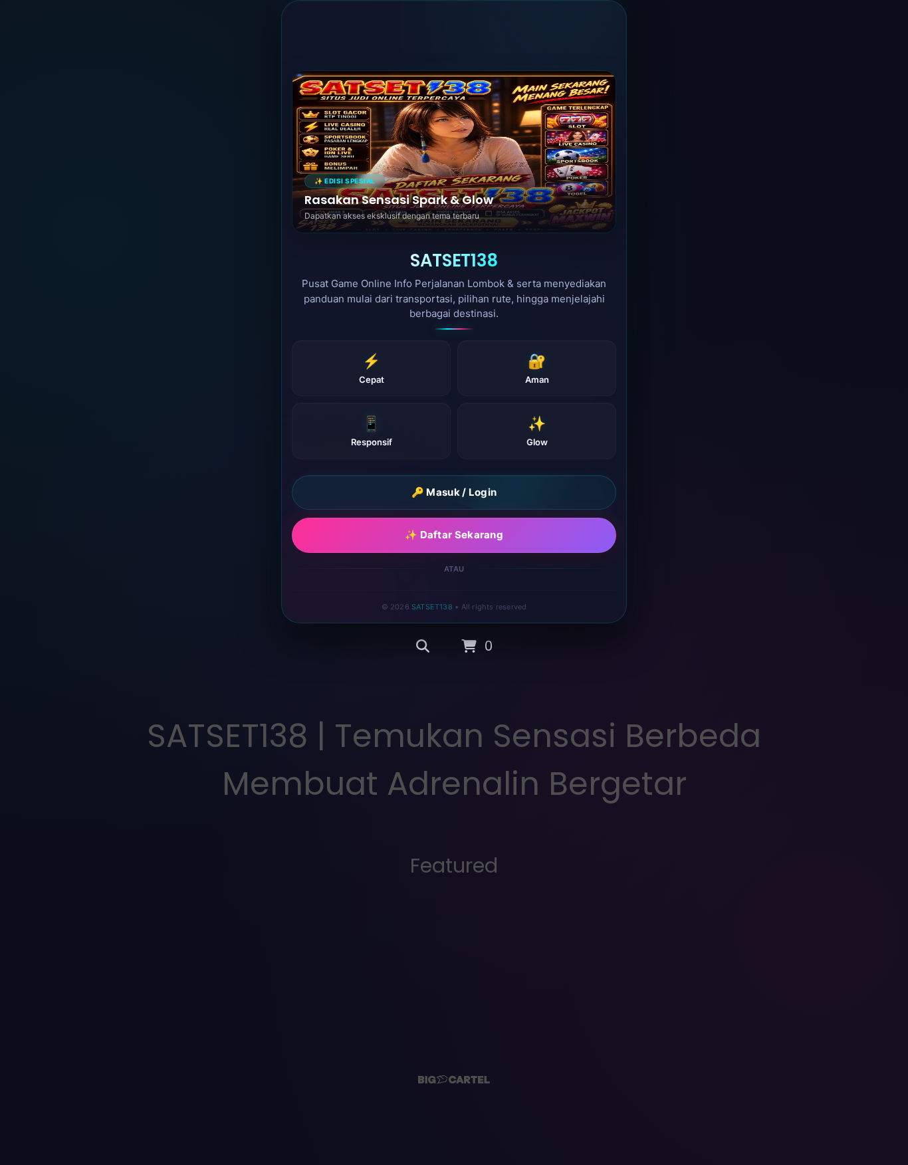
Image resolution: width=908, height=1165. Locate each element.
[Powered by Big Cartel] (454, 1079)
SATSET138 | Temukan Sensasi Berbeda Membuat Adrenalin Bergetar (454, 760)
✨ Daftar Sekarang (454, 534)
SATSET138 (432, 606)
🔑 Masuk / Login (454, 492)
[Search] (423, 646)
